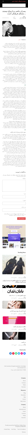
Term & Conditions (21, 429)
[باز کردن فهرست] (3, 1)
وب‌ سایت (23, 207)
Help (25, 397)
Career (24, 411)
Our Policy (13, 429)
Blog (25, 393)
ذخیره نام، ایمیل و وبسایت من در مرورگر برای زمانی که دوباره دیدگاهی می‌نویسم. (14, 214)
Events (24, 399)
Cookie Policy (7, 429)
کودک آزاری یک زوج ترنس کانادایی (18, 311)
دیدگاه (24, 178)
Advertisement (22, 409)
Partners (24, 432)
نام (25, 193)
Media (24, 384)
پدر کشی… (23, 342)
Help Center (23, 401)
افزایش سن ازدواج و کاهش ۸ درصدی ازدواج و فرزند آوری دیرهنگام (14, 281)
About (24, 380)
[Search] (4, 5)
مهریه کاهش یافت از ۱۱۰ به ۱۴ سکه (17, 295)
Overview (23, 387)
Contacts (24, 382)
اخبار (19, 39)
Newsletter (23, 395)
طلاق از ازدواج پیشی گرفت (19, 326)
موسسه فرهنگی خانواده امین (19, 1)
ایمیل (24, 200)
